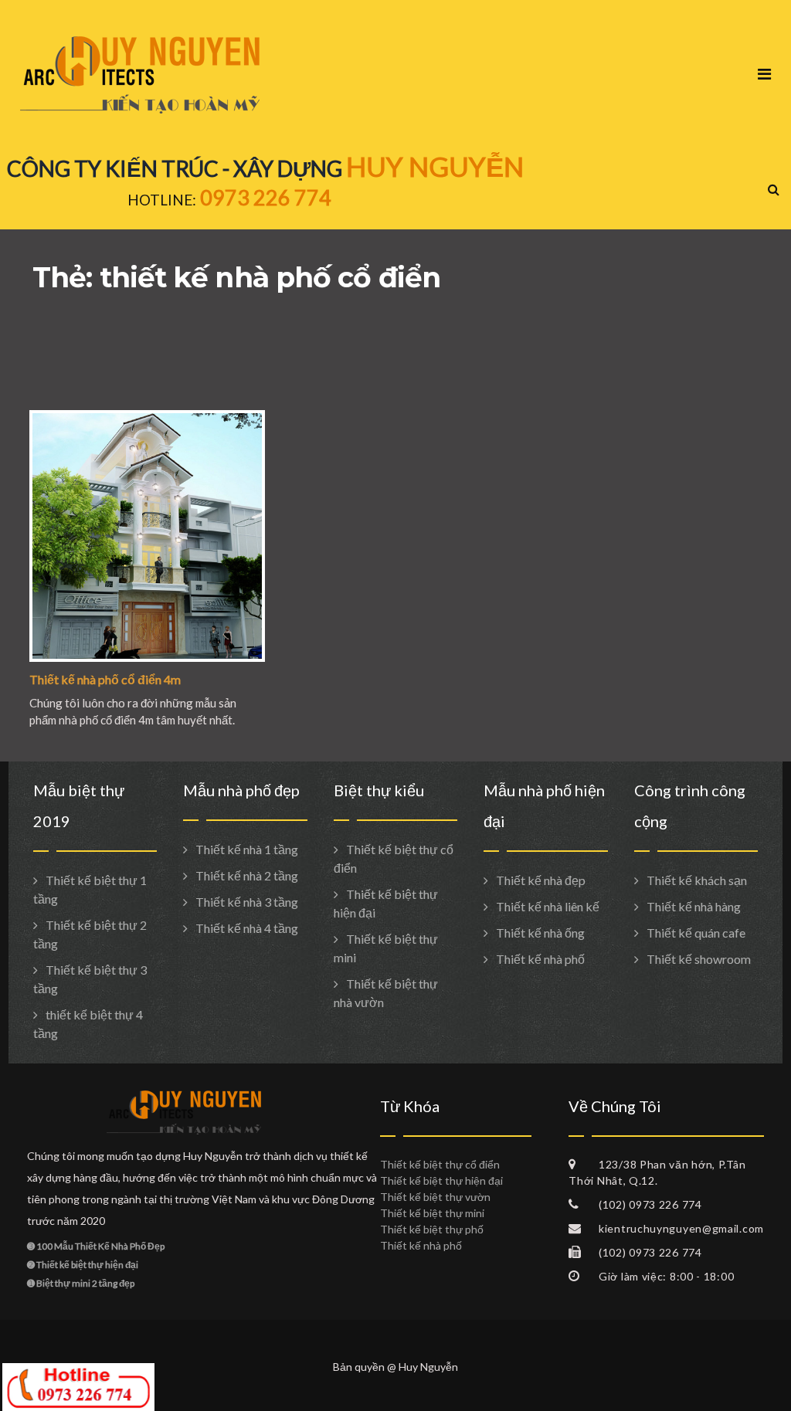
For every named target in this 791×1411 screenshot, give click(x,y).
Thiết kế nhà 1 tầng (246, 849)
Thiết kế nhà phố (540, 958)
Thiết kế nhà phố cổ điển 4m (105, 679)
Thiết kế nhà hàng (694, 906)
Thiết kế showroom (699, 958)
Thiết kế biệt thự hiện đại (441, 1180)
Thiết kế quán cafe (696, 932)
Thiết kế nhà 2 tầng (246, 875)
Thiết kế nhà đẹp (541, 880)
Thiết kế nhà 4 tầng (246, 928)
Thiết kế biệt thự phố (432, 1229)
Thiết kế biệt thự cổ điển (440, 1164)
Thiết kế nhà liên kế (547, 906)
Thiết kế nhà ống (540, 932)
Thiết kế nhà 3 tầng (246, 901)
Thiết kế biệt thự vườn (435, 1196)
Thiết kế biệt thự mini (432, 1212)
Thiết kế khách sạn (697, 880)
